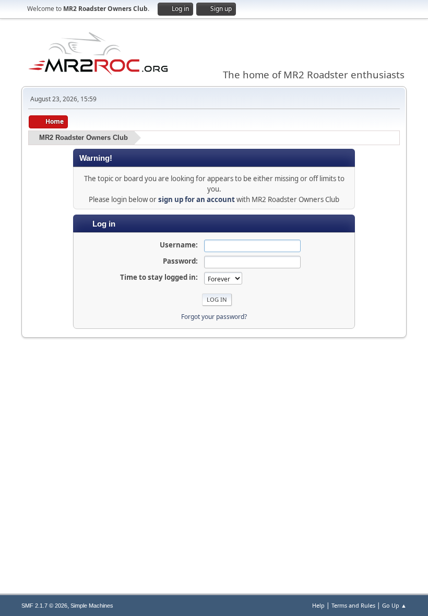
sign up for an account (196, 199)
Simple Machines (91, 605)
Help (318, 605)
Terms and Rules (353, 605)
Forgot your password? (214, 316)
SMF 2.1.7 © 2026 (44, 605)
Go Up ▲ (394, 605)
